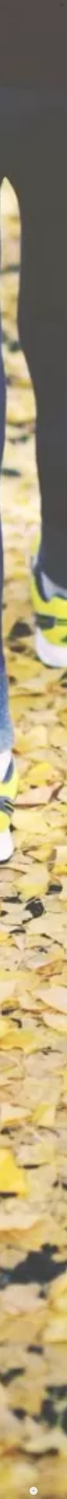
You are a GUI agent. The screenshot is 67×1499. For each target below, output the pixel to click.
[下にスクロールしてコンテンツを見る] (34, 1491)
